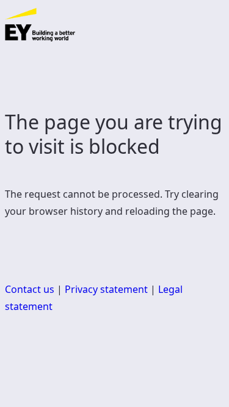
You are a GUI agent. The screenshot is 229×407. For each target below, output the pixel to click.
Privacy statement (106, 289)
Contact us (29, 289)
